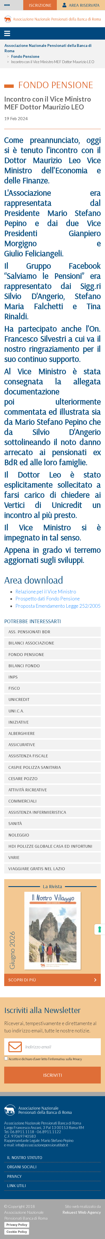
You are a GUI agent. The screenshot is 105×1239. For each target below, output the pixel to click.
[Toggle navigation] (7, 5)
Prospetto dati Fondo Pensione (47, 599)
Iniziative (18, 722)
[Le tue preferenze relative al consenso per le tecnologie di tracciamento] (99, 929)
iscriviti (52, 1075)
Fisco (14, 688)
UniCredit (18, 699)
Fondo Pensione (25, 56)
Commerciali (22, 801)
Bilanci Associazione (31, 643)
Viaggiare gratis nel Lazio (36, 868)
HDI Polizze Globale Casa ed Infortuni (50, 846)
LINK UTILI (16, 1185)
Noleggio (18, 835)
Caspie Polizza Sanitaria (34, 767)
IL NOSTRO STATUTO (24, 1157)
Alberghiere (21, 733)
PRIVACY (14, 1176)
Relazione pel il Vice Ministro (45, 592)
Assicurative (21, 744)
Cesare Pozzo (23, 778)
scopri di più (22, 979)
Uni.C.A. (16, 711)
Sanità (15, 823)
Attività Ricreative (27, 789)
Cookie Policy (16, 1232)
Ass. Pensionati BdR (29, 631)
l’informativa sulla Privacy (65, 1059)
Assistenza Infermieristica (37, 812)
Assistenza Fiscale (28, 755)
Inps (13, 677)
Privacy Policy (16, 1225)
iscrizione (40, 5)
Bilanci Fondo (24, 665)
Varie (13, 857)
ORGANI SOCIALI (21, 1166)
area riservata (83, 5)
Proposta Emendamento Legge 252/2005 (58, 606)
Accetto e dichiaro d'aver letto (45, 1059)
